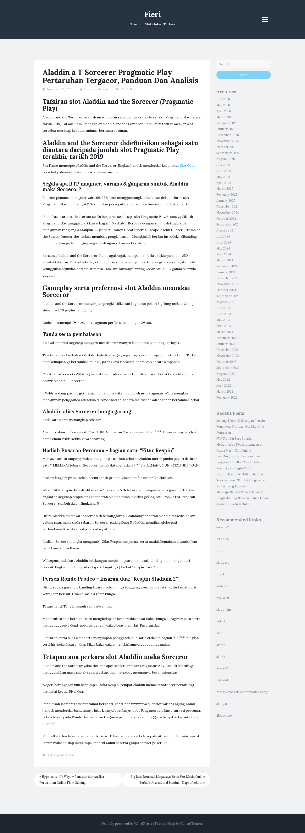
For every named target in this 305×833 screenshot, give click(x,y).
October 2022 (226, 362)
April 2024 (223, 254)
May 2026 (223, 105)
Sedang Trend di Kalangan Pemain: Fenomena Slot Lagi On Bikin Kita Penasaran (240, 427)
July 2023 (223, 308)
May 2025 (223, 177)
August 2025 (225, 159)
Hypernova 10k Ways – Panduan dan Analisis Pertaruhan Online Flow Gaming (72, 780)
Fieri (152, 14)
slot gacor (223, 562)
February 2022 (226, 397)
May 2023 (223, 320)
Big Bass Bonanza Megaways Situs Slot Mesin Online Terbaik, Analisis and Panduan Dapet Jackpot (168, 780)
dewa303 (222, 668)
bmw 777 (222, 527)
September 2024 (227, 224)
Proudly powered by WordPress (127, 823)
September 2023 (227, 296)
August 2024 (225, 230)
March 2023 (224, 332)
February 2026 (226, 123)
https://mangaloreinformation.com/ (242, 692)
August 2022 (225, 374)
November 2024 (227, 213)
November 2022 (227, 356)
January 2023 (225, 344)
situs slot (223, 586)
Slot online (224, 715)
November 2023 (227, 284)
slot (219, 633)
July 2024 (223, 236)
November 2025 (227, 141)
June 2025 (223, 171)
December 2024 (227, 207)
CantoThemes (191, 823)
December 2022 (227, 350)
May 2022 (223, 379)
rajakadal (222, 598)
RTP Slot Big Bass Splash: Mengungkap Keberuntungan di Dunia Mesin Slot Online (239, 444)
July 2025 (223, 165)
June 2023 (223, 314)
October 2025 (226, 147)
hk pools (222, 539)
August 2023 (225, 302)
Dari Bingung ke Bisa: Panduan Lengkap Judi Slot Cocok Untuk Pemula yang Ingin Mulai (239, 462)
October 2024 (226, 219)
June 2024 (223, 242)
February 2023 (226, 338)
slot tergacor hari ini (61, 755)
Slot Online (128, 89)
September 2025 (228, 153)
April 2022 (223, 385)
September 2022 (227, 368)
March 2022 (224, 391)
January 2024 (225, 272)
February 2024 (226, 266)
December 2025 (227, 135)
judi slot (222, 680)
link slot (222, 621)
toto (219, 551)
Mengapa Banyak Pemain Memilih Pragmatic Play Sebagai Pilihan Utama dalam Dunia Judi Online (242, 498)
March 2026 (224, 117)
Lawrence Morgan (96, 89)
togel (220, 574)
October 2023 (226, 290)
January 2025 (225, 201)
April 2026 (223, 111)
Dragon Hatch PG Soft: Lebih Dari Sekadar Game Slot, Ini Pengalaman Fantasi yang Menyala (241, 480)
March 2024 (224, 260)
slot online (224, 609)
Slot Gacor (188, 165)
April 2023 (223, 326)
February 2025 (227, 194)
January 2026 (225, 129)
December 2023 (227, 278)
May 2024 (223, 248)
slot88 (220, 645)
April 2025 (223, 183)
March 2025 (224, 188)
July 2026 (223, 99)
